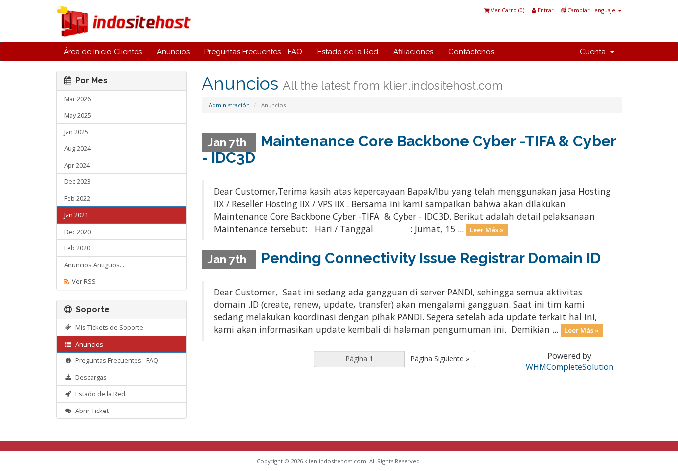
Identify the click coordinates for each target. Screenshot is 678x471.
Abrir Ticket (90, 410)
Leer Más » (487, 229)
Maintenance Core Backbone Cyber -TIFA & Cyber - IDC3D (409, 149)
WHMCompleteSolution (569, 366)
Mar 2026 (77, 98)
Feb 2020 (77, 247)
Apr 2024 (77, 165)
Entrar (545, 10)
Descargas (89, 377)
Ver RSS (82, 281)
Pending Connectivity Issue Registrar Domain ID (431, 258)
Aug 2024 (77, 148)
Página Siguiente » (439, 358)
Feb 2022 (77, 198)
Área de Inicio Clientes (103, 51)
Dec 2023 (77, 181)
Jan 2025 (76, 131)
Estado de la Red (347, 51)
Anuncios (173, 51)
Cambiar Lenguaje (591, 10)
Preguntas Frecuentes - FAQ (253, 51)
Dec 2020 (77, 231)
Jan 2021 (76, 214)
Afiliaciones (413, 51)
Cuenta (595, 51)
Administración (229, 105)
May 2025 (77, 115)
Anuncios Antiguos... (94, 264)
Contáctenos (471, 51)
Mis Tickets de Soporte (107, 327)
